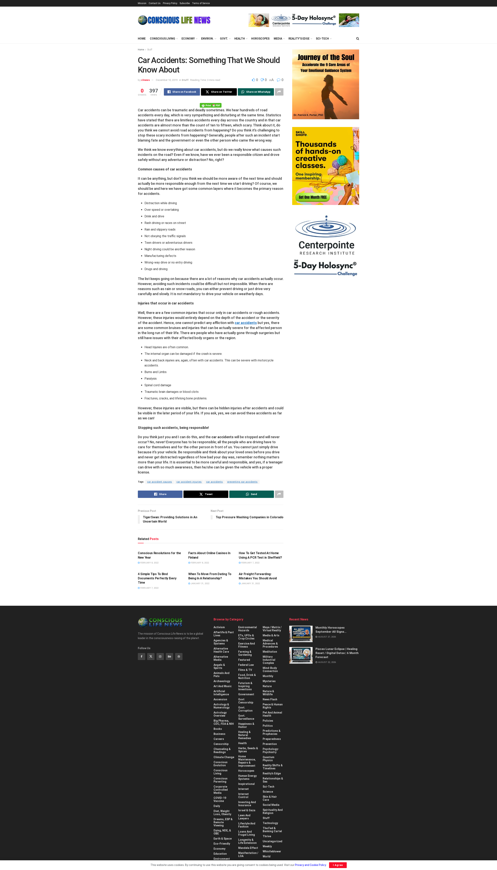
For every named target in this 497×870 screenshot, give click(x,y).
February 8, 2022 (149, 563)
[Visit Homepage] (174, 20)
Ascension (220, 699)
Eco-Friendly (222, 843)
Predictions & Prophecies (272, 732)
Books (218, 728)
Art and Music (223, 686)
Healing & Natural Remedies (244, 735)
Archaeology (222, 681)
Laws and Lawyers (244, 817)
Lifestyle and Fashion (246, 825)
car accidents (246, 323)
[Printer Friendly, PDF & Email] (211, 104)
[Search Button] (357, 38)
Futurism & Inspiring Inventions (245, 686)
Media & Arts (271, 635)
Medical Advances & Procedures (270, 643)
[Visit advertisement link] (303, 20)
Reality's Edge (272, 773)
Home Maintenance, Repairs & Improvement (247, 761)
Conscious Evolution (221, 764)
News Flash (270, 699)
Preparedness (272, 738)
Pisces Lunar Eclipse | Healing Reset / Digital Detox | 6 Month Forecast (337, 653)
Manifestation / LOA (248, 854)
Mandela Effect (248, 847)
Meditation (270, 651)
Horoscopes (260, 38)
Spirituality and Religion (273, 811)
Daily (217, 806)
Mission (142, 3)
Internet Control (243, 795)
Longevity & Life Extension (247, 841)
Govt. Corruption (245, 709)
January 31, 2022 (199, 583)
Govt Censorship (245, 701)
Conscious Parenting (221, 780)
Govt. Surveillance (246, 717)
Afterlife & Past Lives (224, 634)
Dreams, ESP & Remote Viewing (223, 822)
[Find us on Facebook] (141, 656)
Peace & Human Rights (273, 706)
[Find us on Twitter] (151, 656)
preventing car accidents (242, 481)
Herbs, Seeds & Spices (248, 750)
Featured (244, 659)
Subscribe (185, 3)
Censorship (221, 744)
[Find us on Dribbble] (178, 656)
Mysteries (269, 681)
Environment (222, 858)
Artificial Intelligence (221, 693)
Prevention (270, 744)
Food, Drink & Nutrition (247, 676)
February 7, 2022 (250, 563)
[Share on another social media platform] (279, 92)
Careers (219, 738)
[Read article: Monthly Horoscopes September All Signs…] (301, 634)
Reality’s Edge (298, 38)
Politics (268, 725)
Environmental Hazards (247, 629)
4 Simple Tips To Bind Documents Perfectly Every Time (157, 578)
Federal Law (246, 664)
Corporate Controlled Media (221, 789)
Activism (219, 627)
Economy (188, 38)
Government (246, 694)
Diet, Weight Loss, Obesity (222, 813)
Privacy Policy (170, 3)
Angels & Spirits (219, 666)
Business (219, 733)
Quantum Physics (268, 759)
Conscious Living (162, 38)
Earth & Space (223, 838)
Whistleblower (272, 851)
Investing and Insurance (247, 804)
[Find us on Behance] (169, 656)
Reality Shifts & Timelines (273, 767)
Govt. (224, 38)
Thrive (267, 836)
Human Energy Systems (247, 777)
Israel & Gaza (246, 810)
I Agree (338, 865)
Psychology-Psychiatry (271, 750)
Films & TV (245, 669)
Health (239, 38)
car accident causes (159, 481)
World (266, 856)
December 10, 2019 (166, 80)
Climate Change (224, 757)
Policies (268, 720)
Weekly (267, 846)
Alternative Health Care (221, 650)
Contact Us (155, 3)
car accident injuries (189, 481)
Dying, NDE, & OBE (222, 832)
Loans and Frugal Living (246, 833)
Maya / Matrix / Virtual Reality (272, 629)
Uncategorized (272, 841)
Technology (270, 823)
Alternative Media (221, 658)
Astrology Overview (220, 714)
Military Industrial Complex (269, 659)
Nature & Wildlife (268, 693)
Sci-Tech (322, 38)
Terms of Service (201, 3)
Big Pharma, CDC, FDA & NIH (224, 722)
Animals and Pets (221, 674)
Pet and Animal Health (272, 714)
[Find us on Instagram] (160, 656)
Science (268, 791)
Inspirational (246, 783)
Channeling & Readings (222, 750)
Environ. (207, 38)
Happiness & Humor (246, 725)
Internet (243, 789)
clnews (145, 80)
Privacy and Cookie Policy (310, 865)
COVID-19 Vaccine (220, 799)
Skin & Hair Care (270, 798)
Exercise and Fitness (246, 645)
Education (220, 853)
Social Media (271, 804)
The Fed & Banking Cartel (272, 830)
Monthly (268, 676)
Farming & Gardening (245, 653)
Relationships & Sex (273, 780)
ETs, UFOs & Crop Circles (246, 637)
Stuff (149, 49)
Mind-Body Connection (270, 669)
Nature (267, 686)
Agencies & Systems (221, 642)
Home (142, 38)
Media (278, 38)
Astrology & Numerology (221, 706)
